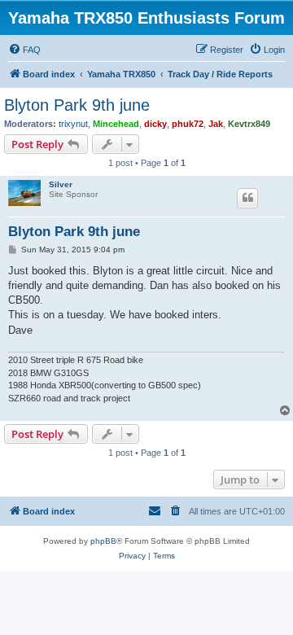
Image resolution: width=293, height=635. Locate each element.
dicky (155, 124)
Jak (215, 124)
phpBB (103, 540)
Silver (60, 184)
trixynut (73, 124)
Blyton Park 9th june (77, 105)
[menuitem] (24, 49)
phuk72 (187, 124)
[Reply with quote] (247, 198)
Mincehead (116, 124)
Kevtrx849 (249, 124)
